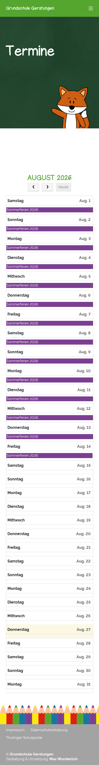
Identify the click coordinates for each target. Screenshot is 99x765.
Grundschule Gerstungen (30, 8)
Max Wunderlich (64, 759)
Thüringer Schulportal (24, 737)
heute (63, 187)
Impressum (15, 730)
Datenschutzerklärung (49, 730)
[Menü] (91, 8)
